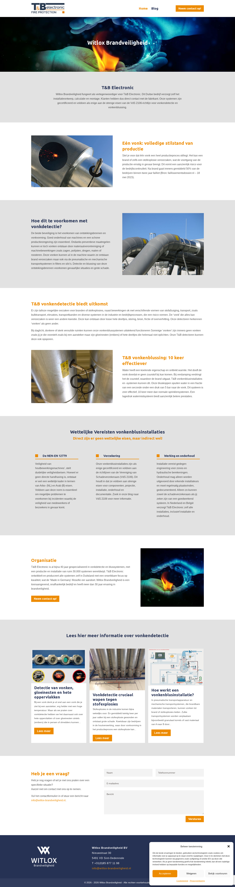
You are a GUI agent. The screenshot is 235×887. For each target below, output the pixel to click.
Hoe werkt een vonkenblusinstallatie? (172, 692)
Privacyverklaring (197, 881)
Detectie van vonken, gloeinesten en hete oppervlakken (53, 692)
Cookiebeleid (182, 881)
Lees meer (44, 731)
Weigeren (191, 873)
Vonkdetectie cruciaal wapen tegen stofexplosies (113, 699)
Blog (154, 8)
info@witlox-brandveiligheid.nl (48, 800)
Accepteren (165, 873)
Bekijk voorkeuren (217, 873)
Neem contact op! (189, 8)
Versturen (194, 818)
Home (143, 8)
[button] (228, 846)
